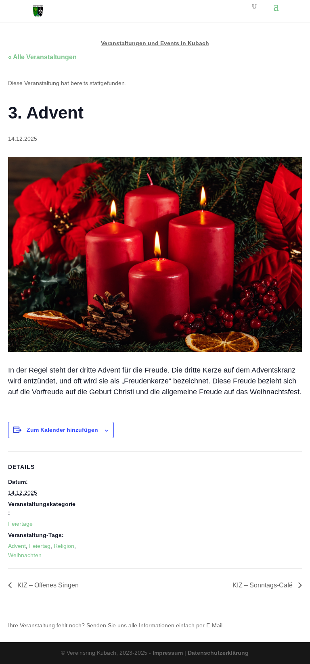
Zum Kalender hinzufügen (62, 430)
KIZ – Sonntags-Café (263, 585)
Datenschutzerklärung (218, 652)
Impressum (168, 652)
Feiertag (39, 546)
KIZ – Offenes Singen (47, 585)
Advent (17, 546)
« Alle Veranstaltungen (42, 57)
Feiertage (20, 523)
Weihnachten (25, 555)
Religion (64, 546)
